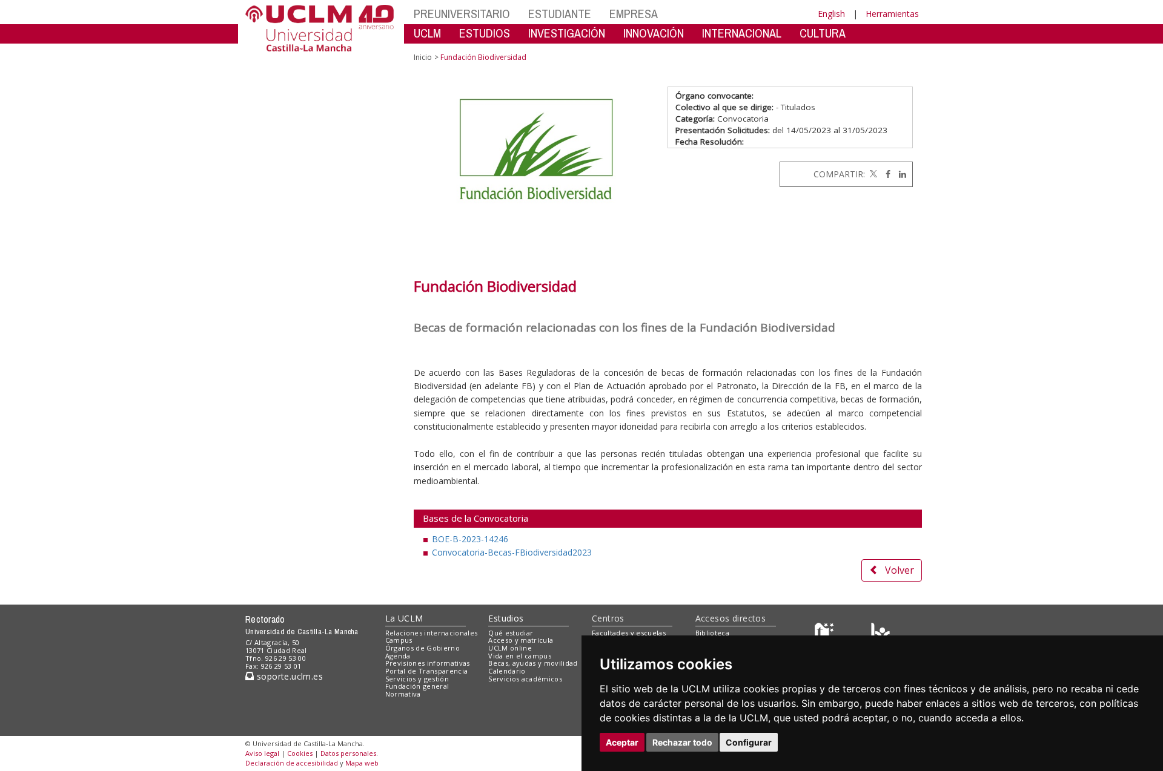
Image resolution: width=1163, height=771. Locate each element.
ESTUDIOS (484, 33)
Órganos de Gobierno (422, 647)
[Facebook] (885, 174)
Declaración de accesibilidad (291, 762)
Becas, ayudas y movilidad (532, 663)
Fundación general (417, 686)
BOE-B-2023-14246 (470, 539)
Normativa (403, 693)
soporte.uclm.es (288, 676)
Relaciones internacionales (431, 632)
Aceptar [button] (622, 742)
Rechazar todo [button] (682, 742)
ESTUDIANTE (559, 13)
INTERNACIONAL (741, 33)
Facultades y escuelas (629, 632)
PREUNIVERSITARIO (462, 13)
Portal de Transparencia (426, 670)
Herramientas (892, 13)
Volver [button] (899, 570)
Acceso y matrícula (520, 640)
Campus (399, 640)
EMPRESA (633, 13)
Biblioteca (712, 632)
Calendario (506, 670)
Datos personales (348, 753)
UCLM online (510, 647)
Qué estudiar (510, 632)
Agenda (398, 655)
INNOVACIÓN (653, 33)
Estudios (505, 618)
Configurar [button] (749, 742)
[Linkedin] (899, 174)
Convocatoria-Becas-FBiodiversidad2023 (512, 552)
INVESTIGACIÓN (566, 33)
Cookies (300, 753)
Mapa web (362, 762)
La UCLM (404, 618)
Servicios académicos (525, 678)
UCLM (427, 33)
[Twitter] (872, 174)
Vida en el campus (519, 655)
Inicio (423, 57)
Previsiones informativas (427, 663)
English (831, 13)
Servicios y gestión (417, 678)
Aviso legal (262, 753)
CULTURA (823, 33)
